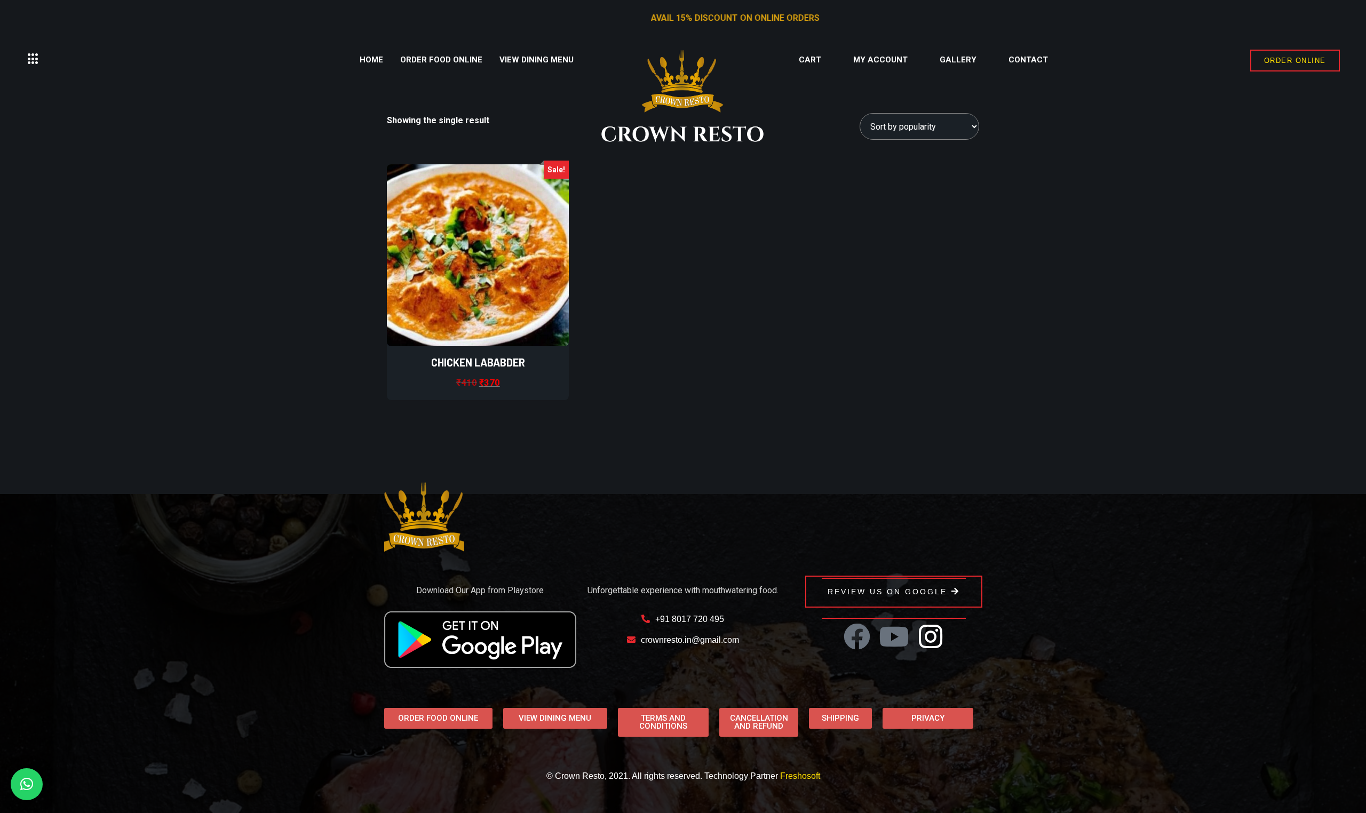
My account (880, 60)
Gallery (958, 60)
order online (1295, 61)
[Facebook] (857, 636)
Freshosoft (800, 775)
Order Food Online (441, 60)
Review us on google (887, 591)
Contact (1028, 60)
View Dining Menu (536, 60)
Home (371, 60)
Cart (810, 60)
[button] (33, 59)
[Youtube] (893, 636)
